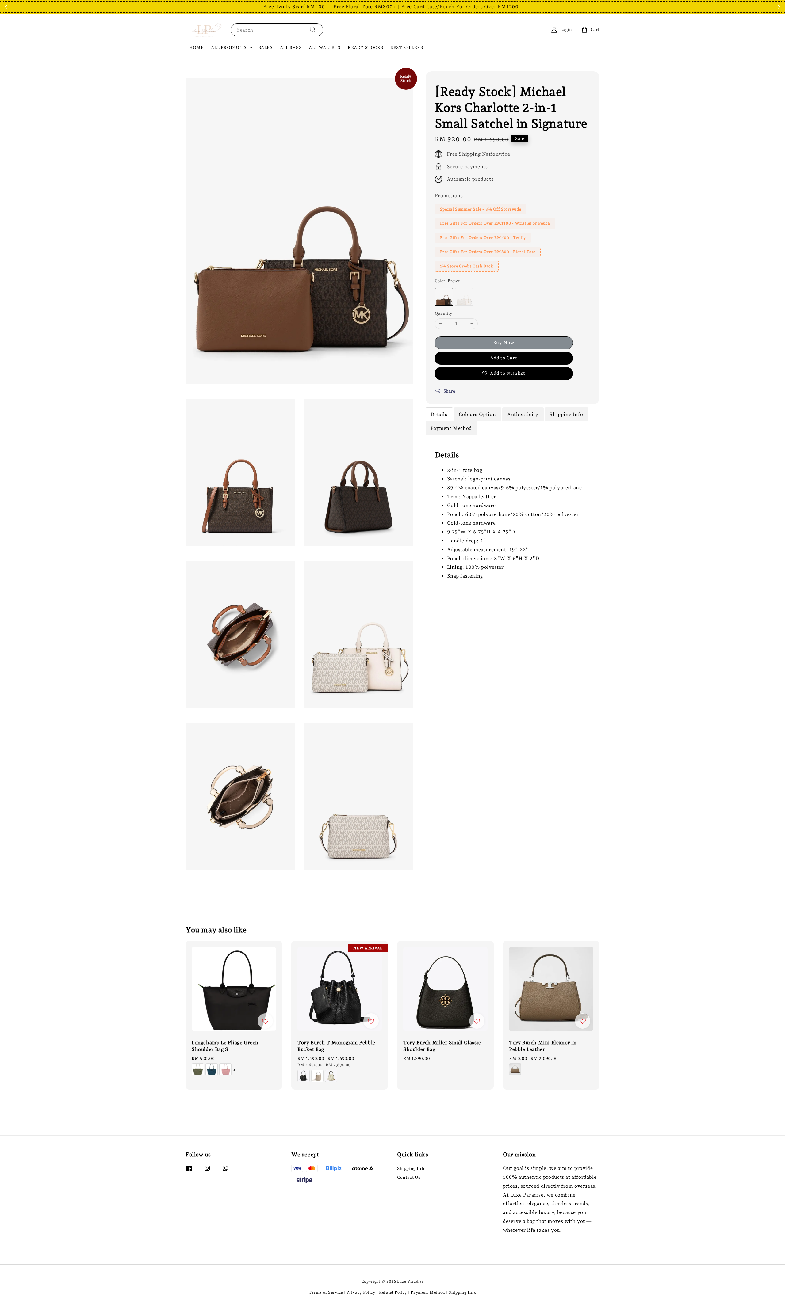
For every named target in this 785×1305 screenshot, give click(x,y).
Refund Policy (393, 1292)
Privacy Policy (361, 1292)
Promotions (449, 195)
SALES (265, 47)
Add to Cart (503, 357)
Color (448, 280)
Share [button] (449, 390)
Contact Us (408, 1177)
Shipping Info (411, 1168)
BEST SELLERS (406, 47)
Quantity (443, 313)
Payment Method (428, 1292)
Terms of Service (326, 1292)
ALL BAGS (291, 47)
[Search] (313, 30)
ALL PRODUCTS (228, 47)
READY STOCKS (365, 47)
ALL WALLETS (324, 47)
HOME (196, 47)
